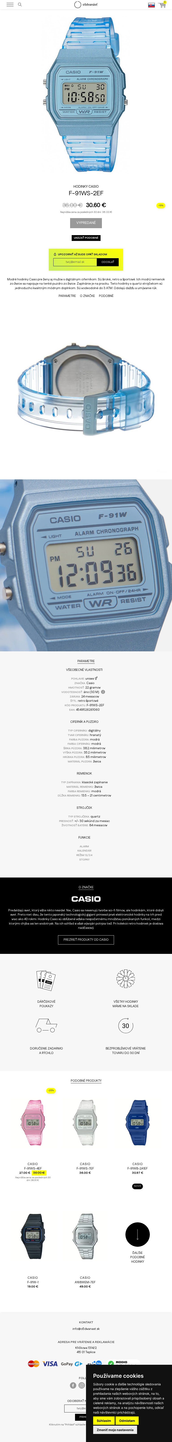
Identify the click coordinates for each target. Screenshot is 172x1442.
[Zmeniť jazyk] (151, 7)
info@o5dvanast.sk (86, 1329)
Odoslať (107, 262)
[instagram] (82, 1386)
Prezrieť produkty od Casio (86, 940)
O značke (87, 296)
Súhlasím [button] (104, 1421)
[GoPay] (55, 1364)
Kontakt (86, 1322)
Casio (93, 186)
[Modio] (123, 1363)
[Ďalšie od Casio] (86, 906)
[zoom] (86, 180)
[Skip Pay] (94, 1363)
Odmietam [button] (127, 1421)
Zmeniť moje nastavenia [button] (115, 1430)
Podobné (106, 296)
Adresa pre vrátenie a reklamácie (86, 1342)
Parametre (67, 296)
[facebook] (73, 1386)
